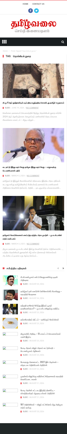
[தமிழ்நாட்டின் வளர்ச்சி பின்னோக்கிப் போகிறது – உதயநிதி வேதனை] (10, 295)
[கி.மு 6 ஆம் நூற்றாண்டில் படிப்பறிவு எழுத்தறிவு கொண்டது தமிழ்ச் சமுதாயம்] (33, 81)
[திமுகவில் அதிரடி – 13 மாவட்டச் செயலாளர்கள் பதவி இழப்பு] (10, 337)
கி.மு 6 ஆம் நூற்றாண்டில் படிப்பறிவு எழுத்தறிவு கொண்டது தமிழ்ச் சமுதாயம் (33, 102)
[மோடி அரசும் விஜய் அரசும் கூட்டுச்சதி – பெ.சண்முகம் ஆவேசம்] (10, 351)
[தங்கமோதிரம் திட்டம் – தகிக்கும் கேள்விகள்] (10, 323)
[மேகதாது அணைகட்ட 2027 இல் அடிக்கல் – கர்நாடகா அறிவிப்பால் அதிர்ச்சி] (10, 365)
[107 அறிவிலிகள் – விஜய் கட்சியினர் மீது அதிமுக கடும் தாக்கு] (10, 408)
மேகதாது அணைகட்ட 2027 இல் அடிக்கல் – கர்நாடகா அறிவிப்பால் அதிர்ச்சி (39, 363)
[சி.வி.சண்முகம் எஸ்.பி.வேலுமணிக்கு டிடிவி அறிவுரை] (10, 280)
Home (25, 4)
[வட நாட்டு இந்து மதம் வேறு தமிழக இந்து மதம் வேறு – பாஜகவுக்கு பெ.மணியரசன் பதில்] (33, 145)
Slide (7, 108)
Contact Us (38, 4)
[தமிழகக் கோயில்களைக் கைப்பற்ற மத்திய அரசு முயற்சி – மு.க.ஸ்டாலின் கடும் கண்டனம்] (33, 213)
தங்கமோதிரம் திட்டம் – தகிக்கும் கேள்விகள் (40, 319)
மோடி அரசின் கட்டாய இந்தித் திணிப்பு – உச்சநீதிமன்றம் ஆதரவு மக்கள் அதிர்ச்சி (38, 392)
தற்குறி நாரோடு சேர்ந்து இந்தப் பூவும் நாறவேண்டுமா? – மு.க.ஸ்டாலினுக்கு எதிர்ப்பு (40, 307)
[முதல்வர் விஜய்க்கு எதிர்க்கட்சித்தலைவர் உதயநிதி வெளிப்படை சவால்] (10, 380)
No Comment (32, 108)
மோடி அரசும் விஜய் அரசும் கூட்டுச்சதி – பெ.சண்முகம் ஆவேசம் (38, 349)
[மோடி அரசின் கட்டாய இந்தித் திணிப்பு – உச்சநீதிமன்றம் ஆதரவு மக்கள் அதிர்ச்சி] (10, 394)
